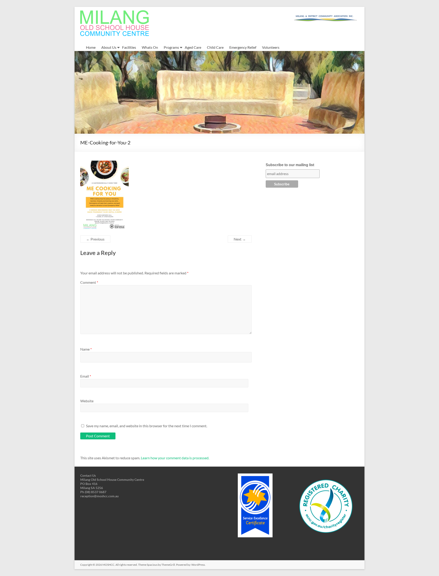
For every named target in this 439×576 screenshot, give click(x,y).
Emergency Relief (242, 47)
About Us (108, 47)
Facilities (129, 47)
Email (85, 376)
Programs (171, 47)
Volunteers (270, 47)
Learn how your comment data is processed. (175, 458)
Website (87, 401)
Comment (89, 282)
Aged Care (193, 47)
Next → (240, 239)
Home (91, 47)
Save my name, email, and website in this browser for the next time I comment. (146, 426)
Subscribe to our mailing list (290, 165)
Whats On (150, 47)
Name (86, 349)
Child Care (215, 47)
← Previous (95, 239)
